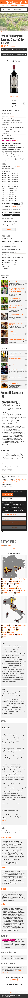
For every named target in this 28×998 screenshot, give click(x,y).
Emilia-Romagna (21, 625)
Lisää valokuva (13, 96)
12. (10, 571)
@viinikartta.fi (14, 979)
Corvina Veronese (6, 837)
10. (8, 569)
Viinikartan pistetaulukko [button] (24, 103)
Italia (15, 32)
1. (5, 572)
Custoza (13, 581)
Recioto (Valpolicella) (16, 586)
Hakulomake (5, 5)
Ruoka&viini (14, 5)
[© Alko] (14, 79)
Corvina (3, 904)
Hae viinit (17, 140)
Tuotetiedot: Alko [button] (8, 229)
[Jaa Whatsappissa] (5, 46)
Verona (18, 592)
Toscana (11, 632)
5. (4, 569)
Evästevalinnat (14, 993)
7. (4, 570)
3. (5, 568)
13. (7, 568)
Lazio (19, 627)
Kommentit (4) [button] (6, 54)
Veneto (20, 32)
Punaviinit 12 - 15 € (15, 206)
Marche (5, 630)
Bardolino (13, 549)
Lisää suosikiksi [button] (6, 49)
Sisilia (4, 632)
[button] (1, 2)
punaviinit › (10, 32)
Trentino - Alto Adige (9, 634)
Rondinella (4, 867)
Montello (18, 583)
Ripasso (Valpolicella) (9, 588)
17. (8, 571)
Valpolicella (14, 590)
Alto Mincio (6, 579)
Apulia (12, 625)
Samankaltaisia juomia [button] (21, 54)
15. (16, 570)
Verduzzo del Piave (8, 592)
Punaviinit (11, 116)
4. (6, 571)
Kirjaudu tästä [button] (20, 49)
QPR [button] (22, 203)
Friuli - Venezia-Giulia (9, 627)
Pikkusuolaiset (16, 214)
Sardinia (20, 630)
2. (6, 569)
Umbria (19, 634)
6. (20, 567)
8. (14, 567)
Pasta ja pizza (6, 214)
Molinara (3, 889)
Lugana (11, 583)
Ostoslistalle (11, 46)
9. (16, 567)
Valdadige (5, 590)
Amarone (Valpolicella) (18, 579)
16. (18, 568)
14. (11, 569)
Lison (4, 583)
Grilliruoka (6, 212)
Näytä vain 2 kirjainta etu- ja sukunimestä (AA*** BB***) (13, 518)
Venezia (23, 590)
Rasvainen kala (15, 212)
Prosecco (5, 586)
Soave (19, 588)
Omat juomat (22, 5)
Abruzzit (5, 625)
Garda (20, 581)
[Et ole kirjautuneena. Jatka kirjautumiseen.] (26, 2)
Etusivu (3, 32)
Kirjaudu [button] (6, 494)
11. (9, 569)
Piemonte (12, 630)
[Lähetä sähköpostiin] (2, 46)
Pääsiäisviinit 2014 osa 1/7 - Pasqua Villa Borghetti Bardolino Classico (14, 481)
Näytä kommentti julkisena (10, 514)
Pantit (18, 166)
